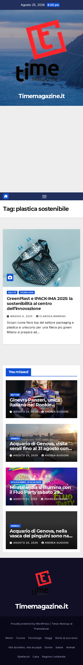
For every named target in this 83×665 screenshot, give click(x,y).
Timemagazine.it (41, 96)
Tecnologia (27, 292)
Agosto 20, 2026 (26, 542)
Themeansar (41, 628)
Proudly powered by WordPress (30, 623)
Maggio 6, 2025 (21, 316)
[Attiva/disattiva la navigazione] (44, 196)
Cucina (20, 637)
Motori (15, 395)
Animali (15, 438)
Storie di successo (66, 637)
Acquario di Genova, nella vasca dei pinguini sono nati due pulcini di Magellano (41, 535)
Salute (12, 292)
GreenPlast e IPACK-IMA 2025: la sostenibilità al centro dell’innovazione (40, 303)
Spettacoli (24, 656)
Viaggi (48, 637)
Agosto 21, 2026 (25, 499)
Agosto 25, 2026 (26, 411)
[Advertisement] (41, 149)
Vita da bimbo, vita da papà (26, 482)
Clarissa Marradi (52, 316)
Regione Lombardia (53, 656)
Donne (49, 647)
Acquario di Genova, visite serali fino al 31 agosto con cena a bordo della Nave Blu (41, 448)
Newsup (64, 623)
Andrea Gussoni (57, 411)
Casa (36, 656)
